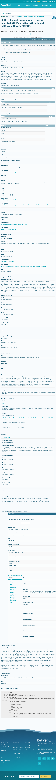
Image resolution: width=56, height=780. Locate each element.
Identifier (3, 65)
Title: (2, 355)
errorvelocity (13, 600)
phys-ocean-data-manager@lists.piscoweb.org (14, 224)
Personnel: (3, 361)
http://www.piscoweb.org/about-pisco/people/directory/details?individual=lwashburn (26, 205)
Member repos (17, 745)
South (2, 302)
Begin (2, 340)
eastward (12, 595)
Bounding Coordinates (6, 295)
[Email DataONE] (48, 758)
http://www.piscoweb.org (8, 172)
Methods (3, 401)
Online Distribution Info (8, 415)
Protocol (4, 413)
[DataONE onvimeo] (44, 758)
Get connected (45, 776)
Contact (3, 765)
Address (3, 180)
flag (11, 602)
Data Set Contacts (6, 210)
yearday (12, 582)
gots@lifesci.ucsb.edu (7, 261)
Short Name (4, 59)
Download (24, 522)
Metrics (3, 762)
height (11, 584)
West (2, 312)
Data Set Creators (5, 162)
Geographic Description (7, 279)
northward (12, 597)
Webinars (27, 747)
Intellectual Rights (6, 648)
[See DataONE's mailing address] (39, 763)
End (2, 345)
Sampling (3, 434)
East (2, 307)
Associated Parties (6, 234)
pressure (12, 590)
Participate (16, 742)
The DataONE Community (17, 750)
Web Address (4, 170)
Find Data (18, 757)
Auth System (4, 675)
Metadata (9, 13)
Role (2, 269)
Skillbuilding (28, 742)
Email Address (5, 198)
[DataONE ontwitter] (39, 758)
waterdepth (13, 587)
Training (27, 745)
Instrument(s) (5, 426)
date (11, 579)
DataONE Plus (5, 746)
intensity (12, 592)
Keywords (3, 83)
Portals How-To (29, 749)
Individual (3, 175)
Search (4, 13)
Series (2, 155)
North (2, 297)
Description (5, 406)
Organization (4, 165)
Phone (2, 188)
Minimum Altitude (6, 317)
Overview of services (4, 743)
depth (11, 586)
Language (3, 149)
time (11, 581)
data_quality (13, 594)
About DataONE (5, 760)
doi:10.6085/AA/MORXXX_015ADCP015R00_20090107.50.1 (29, 16)
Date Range (4, 338)
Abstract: (3, 374)
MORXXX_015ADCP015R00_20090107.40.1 (20, 535)
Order (2, 681)
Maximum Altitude (6, 322)
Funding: (3, 390)
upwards (12, 598)
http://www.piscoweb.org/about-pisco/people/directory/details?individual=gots (24, 266)
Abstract (3, 71)
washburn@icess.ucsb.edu (8, 200)
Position (3, 212)
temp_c (12, 589)
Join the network (18, 747)
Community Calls (18, 753)
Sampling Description (7, 496)
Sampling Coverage (7, 440)
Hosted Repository (4, 749)
